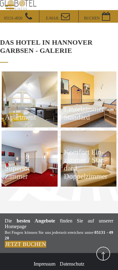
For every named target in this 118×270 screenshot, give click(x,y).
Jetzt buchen (25, 244)
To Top (103, 254)
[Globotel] (18, 4)
